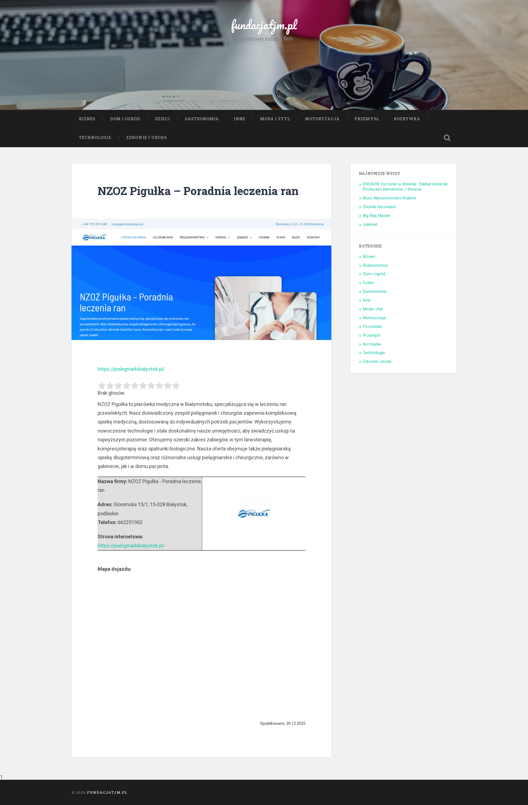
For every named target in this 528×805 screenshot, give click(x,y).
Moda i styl (275, 118)
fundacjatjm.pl (264, 24)
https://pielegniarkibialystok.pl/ (131, 369)
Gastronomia (202, 118)
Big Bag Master (377, 215)
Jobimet (370, 224)
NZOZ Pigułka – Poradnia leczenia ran (198, 190)
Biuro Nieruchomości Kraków (389, 198)
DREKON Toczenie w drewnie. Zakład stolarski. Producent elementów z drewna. (405, 187)
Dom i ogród (125, 118)
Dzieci (162, 118)
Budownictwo (375, 265)
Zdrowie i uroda (146, 137)
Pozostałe (372, 326)
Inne (239, 118)
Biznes (87, 118)
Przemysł (366, 118)
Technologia (95, 137)
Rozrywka (407, 118)
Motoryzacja (322, 118)
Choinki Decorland (379, 206)
